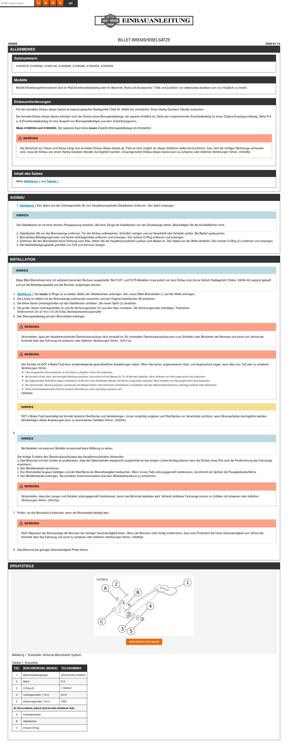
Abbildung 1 (32, 181)
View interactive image (144, 641)
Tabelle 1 (53, 181)
